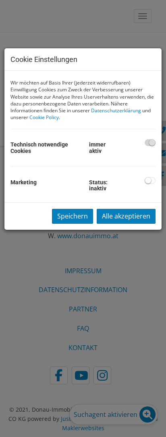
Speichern (72, 216)
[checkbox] (150, 142)
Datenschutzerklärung (116, 110)
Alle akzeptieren (126, 216)
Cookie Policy (44, 117)
